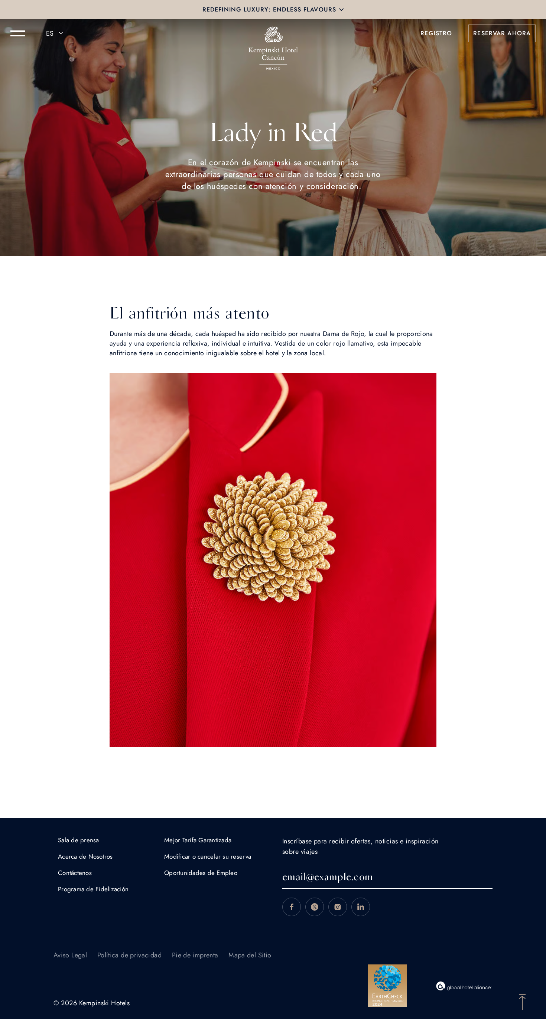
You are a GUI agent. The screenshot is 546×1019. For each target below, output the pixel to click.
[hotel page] (273, 33)
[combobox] (55, 33)
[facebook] (291, 907)
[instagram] (337, 907)
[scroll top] (522, 1001)
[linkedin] (360, 907)
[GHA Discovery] (464, 986)
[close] (341, 9)
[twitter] (314, 907)
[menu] (17, 33)
